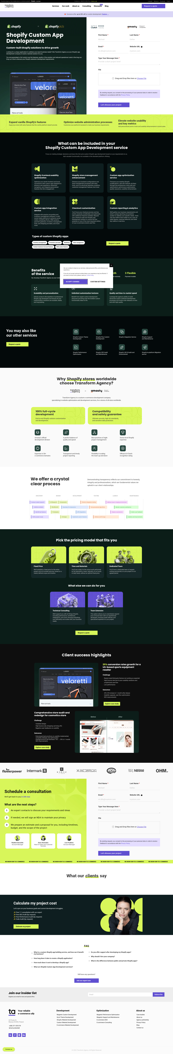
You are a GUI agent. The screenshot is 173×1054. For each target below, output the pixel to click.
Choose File (141, 78)
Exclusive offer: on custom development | (88, 14)
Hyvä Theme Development (65, 1017)
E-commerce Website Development (68, 1025)
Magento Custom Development (66, 1014)
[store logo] (9, 6)
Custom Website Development (66, 1022)
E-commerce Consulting (104, 1022)
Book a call (94, 1)
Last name (135, 35)
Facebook (162, 1)
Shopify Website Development (66, 1020)
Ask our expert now (84, 981)
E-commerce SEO (102, 1020)
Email (101, 46)
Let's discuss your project (111, 105)
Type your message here (109, 58)
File (99, 70)
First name (103, 35)
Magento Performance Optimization (108, 1014)
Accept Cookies (72, 282)
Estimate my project (23, 926)
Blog (138, 1025)
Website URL (136, 46)
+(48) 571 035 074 (15, 1026)
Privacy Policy (125, 95)
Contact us (140, 1028)
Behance (156, 1)
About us (139, 1017)
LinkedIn (150, 1)
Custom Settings (97, 282)
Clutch (168, 1)
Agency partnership (143, 1020)
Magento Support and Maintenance (108, 1017)
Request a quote (150, 6)
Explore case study (42, 747)
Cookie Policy (90, 275)
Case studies (141, 1014)
